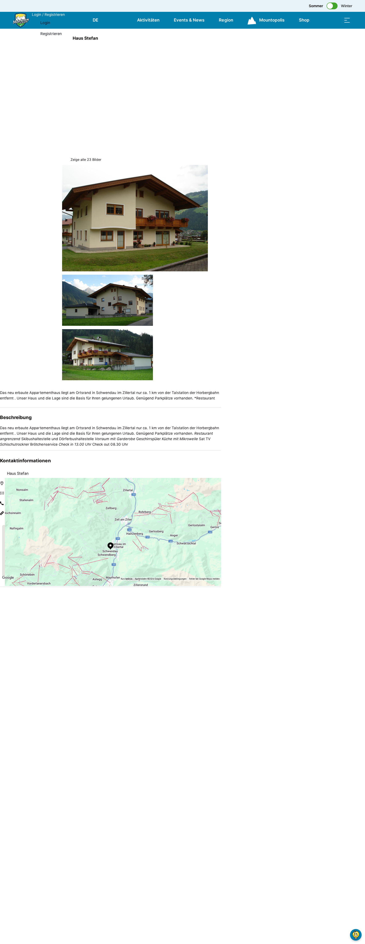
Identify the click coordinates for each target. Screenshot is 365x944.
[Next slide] (222, 63)
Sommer (316, 6)
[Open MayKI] (356, 935)
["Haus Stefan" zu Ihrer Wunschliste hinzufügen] (298, 38)
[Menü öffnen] (347, 20)
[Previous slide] (222, 53)
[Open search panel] (336, 20)
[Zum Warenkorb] (326, 20)
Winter (346, 6)
